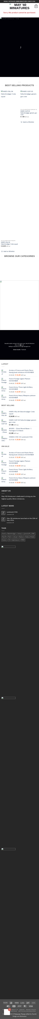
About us (14, 1009)
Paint (9, 537)
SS (9, 540)
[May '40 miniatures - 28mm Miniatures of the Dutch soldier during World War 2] (20, 6)
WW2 (23, 540)
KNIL (33, 533)
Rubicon (21, 537)
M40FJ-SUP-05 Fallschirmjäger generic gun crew (28, 113)
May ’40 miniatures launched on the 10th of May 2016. (22, 519)
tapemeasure (15, 540)
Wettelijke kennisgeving (27, 1011)
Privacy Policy (31, 1009)
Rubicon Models (30, 537)
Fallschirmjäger (12, 533)
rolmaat (15, 537)
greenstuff (27, 533)
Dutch (4, 533)
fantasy (20, 533)
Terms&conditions (10, 1011)
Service (22, 1009)
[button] (3, 6)
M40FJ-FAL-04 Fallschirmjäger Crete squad (9, 243)
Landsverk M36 (12, 512)
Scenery (4, 540)
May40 (4, 537)
